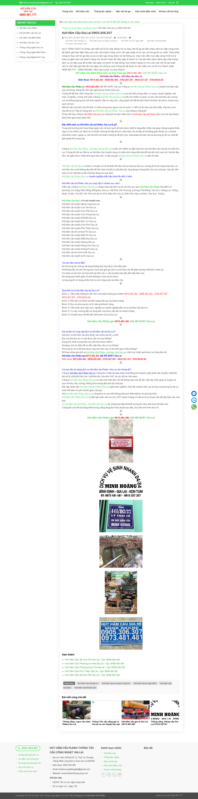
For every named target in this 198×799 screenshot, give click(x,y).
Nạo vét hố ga (123, 11)
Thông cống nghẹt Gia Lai (31, 47)
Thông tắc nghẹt (102, 11)
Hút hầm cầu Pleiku (28, 28)
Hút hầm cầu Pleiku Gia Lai (75, 176)
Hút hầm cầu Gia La (72, 200)
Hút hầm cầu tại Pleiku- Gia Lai (111, 111)
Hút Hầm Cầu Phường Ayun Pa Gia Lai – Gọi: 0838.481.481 (95, 667)
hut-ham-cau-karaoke (156, 41)
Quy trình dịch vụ (26, 767)
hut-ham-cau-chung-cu (76, 41)
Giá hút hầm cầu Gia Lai (30, 33)
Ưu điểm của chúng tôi (28, 759)
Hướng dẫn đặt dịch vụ (28, 755)
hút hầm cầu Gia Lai (88, 187)
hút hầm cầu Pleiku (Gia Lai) (79, 394)
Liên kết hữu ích (26, 22)
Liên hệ (171, 2)
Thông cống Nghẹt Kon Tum (32, 57)
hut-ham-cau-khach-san (85, 28)
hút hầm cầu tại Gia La (100, 149)
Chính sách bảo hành (27, 771)
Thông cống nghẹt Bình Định (32, 52)
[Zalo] (194, 400)
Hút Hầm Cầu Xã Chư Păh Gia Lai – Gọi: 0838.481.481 (92, 675)
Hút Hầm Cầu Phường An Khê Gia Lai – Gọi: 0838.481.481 (94, 663)
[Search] (177, 3)
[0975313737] (194, 407)
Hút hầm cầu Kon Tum (29, 42)
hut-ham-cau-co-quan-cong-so (103, 41)
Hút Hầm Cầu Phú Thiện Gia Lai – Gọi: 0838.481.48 (91, 671)
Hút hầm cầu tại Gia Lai (73, 166)
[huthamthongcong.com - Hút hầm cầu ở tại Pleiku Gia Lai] (30, 11)
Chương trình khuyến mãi (29, 763)
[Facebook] (194, 393)
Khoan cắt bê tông (168, 11)
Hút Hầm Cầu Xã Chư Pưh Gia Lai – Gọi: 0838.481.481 (92, 659)
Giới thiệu (149, 2)
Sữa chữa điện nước (145, 11)
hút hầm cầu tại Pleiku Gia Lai (144, 87)
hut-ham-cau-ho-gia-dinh (132, 41)
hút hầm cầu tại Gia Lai (112, 97)
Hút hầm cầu (82, 11)
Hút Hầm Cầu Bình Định (30, 37)
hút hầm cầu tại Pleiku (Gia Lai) (109, 93)
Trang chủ (67, 11)
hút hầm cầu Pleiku (79, 149)
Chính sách (161, 2)
